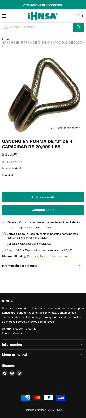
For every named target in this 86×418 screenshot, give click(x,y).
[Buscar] (78, 27)
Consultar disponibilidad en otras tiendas (29, 227)
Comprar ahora (43, 210)
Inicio (5, 39)
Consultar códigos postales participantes (29, 243)
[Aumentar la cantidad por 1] (37, 184)
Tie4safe (16, 168)
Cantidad (7, 175)
